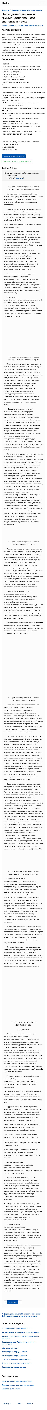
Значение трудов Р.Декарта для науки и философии (19, 1343)
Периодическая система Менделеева (18, 1385)
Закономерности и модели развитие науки (20, 1332)
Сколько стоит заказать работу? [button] (17, 161)
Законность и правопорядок (14, 1367)
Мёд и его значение (10, 1348)
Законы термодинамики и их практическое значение (20, 1337)
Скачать (19, 178)
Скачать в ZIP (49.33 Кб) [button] (13, 156)
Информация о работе (21, 1315)
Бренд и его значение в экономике (16, 1363)
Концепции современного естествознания (27, 10)
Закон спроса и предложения (14, 1352)
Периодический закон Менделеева (17, 1328)
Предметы (5, 10)
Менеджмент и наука (11, 1389)
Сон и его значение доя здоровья (16, 1359)
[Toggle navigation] (42, 3)
